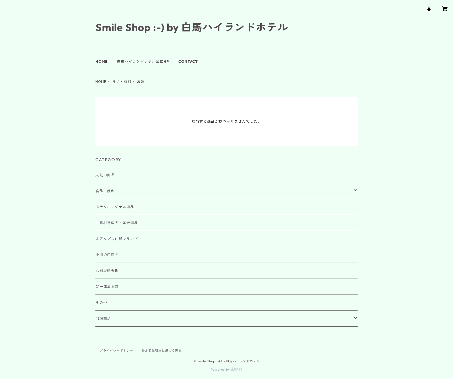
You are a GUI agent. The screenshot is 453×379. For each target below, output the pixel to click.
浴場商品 (103, 318)
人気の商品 (105, 175)
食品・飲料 (121, 81)
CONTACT (188, 61)
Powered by (221, 369)
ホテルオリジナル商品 (114, 207)
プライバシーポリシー (116, 351)
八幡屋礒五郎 (107, 270)
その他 (101, 302)
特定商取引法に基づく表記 (162, 351)
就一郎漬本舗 (107, 286)
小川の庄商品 (107, 254)
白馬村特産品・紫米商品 (116, 222)
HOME (101, 61)
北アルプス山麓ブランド (116, 238)
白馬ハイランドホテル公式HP (143, 61)
